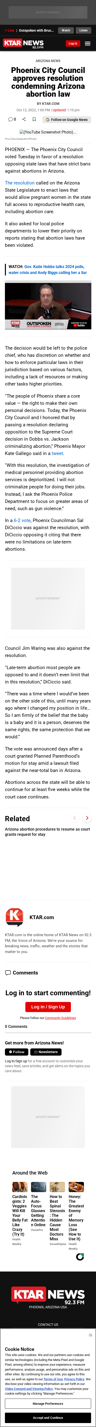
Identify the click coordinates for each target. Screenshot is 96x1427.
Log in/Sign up (16, 1061)
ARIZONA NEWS (48, 61)
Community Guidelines (60, 1018)
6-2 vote (22, 520)
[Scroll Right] (87, 818)
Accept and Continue (48, 1418)
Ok (90, 1334)
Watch (66, 30)
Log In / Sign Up (48, 1006)
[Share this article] (23, 119)
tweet (57, 453)
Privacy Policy (74, 1379)
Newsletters (48, 1052)
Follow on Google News (69, 120)
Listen (84, 30)
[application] (48, 304)
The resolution (20, 183)
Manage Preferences (48, 1403)
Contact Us (48, 1325)
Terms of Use (53, 1379)
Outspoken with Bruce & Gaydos (37, 30)
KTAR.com (42, 917)
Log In (73, 43)
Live (11, 30)
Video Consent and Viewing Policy (29, 1389)
